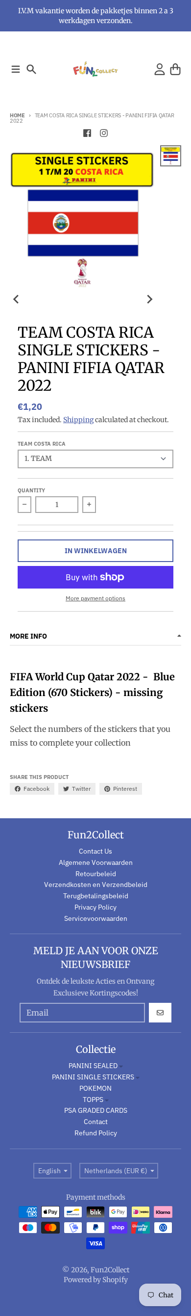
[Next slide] (149, 299)
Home (17, 115)
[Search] (31, 69)
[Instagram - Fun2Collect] (103, 133)
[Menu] (16, 69)
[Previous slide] (17, 299)
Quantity (31, 490)
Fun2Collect (110, 1269)
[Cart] (175, 69)
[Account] (160, 69)
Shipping (78, 419)
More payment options (95, 598)
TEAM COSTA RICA (42, 443)
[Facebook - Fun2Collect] (87, 133)
